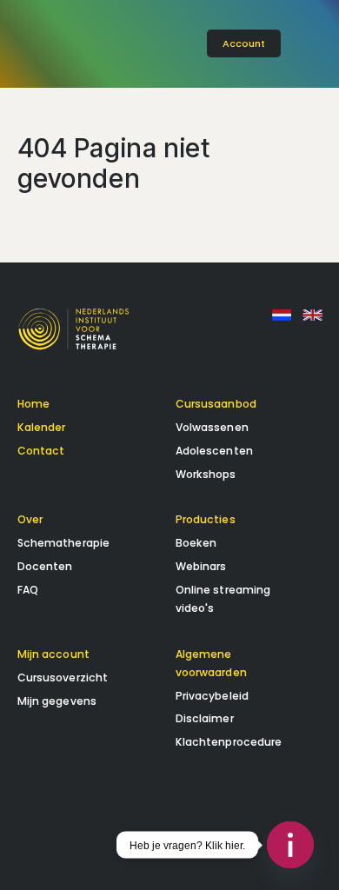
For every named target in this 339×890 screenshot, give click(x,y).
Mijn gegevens (57, 701)
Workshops (206, 474)
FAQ (27, 589)
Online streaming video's (223, 598)
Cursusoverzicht (63, 677)
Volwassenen (212, 427)
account (244, 43)
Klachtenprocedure (229, 741)
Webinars (201, 566)
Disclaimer (205, 718)
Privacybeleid (212, 695)
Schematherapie (63, 542)
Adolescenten (214, 450)
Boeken (196, 542)
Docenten (45, 566)
